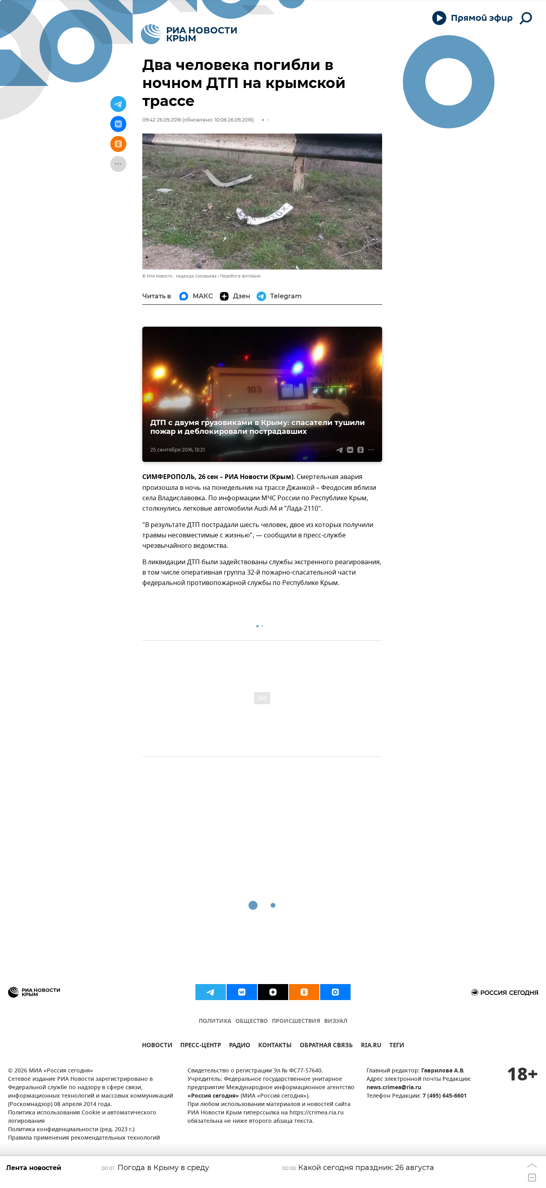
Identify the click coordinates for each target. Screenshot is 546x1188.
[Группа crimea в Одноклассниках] (304, 992)
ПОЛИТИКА (215, 1021)
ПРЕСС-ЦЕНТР (200, 1046)
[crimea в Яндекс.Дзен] (273, 992)
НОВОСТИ (157, 1046)
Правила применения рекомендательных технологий (84, 1138)
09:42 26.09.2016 (161, 120)
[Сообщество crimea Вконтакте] (242, 992)
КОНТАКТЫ (275, 1046)
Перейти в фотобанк (240, 276)
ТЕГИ (396, 1046)
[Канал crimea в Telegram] (210, 992)
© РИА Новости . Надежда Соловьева (179, 276)
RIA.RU (371, 1046)
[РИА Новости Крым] (189, 34)
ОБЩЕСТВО (251, 1021)
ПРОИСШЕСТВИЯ (296, 1021)
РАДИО (239, 1046)
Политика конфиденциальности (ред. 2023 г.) (71, 1129)
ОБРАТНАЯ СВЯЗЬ (326, 1046)
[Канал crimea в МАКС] (335, 992)
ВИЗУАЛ (335, 1021)
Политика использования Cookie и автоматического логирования (82, 1117)
